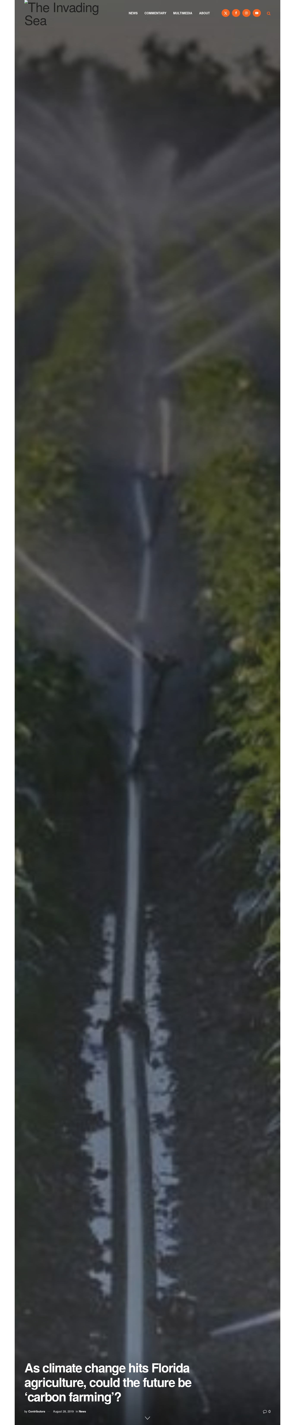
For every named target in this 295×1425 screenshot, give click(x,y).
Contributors (36, 1411)
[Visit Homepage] (67, 13)
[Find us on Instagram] (246, 13)
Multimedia (182, 13)
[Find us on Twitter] (226, 13)
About (204, 13)
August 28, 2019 (63, 1411)
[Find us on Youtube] (257, 13)
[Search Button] (269, 13)
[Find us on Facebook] (236, 13)
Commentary (155, 13)
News (133, 13)
